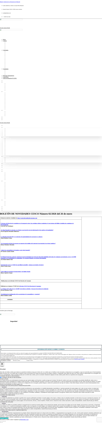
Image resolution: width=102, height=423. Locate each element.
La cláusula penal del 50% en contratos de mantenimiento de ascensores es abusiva (21, 236)
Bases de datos (10, 59)
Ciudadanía (5, 69)
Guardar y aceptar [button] (4, 418)
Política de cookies (17, 329)
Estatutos (8, 62)
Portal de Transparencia (8, 75)
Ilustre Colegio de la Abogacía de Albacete (10, 1)
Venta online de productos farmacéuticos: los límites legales (15, 271)
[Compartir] (3, 421)
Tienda (8, 66)
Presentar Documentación (13, 71)
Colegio (5, 40)
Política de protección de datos (20, 326)
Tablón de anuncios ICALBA (13, 63)
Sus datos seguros (17, 324)
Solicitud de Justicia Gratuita (13, 74)
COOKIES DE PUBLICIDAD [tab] (7, 395)
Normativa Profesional (12, 48)
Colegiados (5, 50)
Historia (8, 44)
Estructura (8, 46)
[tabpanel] (51, 382)
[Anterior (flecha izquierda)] (0, 422)
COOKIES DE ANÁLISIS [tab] (6, 402)
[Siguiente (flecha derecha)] (2, 422)
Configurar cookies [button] (5, 360)
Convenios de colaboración (13, 55)
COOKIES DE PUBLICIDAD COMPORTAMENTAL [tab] (13, 410)
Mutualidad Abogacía (11, 52)
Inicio (4, 39)
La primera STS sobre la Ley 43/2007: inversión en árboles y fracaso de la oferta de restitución (24, 288)
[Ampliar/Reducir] (0, 421)
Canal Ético (6, 77)
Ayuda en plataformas (12, 54)
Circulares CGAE (10, 65)
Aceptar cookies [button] (29, 360)
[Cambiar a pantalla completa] (2, 421)
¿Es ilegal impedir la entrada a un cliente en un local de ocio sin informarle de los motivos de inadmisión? (27, 230)
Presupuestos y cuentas (12, 61)
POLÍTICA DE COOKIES (79, 359)
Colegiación (9, 47)
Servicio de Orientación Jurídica (14, 73)
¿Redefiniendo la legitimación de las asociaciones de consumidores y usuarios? (20, 294)
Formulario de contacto (8, 337)
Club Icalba (9, 67)
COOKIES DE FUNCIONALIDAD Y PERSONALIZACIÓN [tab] (15, 385)
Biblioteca (8, 57)
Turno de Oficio (10, 58)
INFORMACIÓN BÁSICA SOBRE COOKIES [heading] (51, 349)
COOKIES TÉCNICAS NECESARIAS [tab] (9, 376)
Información (9, 43)
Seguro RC (9, 51)
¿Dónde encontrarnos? (8, 335)
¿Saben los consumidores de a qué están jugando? (15, 250)
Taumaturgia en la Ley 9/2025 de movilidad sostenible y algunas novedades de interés (22, 265)
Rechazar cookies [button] (16, 360)
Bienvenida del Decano (12, 42)
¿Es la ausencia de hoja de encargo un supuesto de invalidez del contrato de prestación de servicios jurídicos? (28, 243)
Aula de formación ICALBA (10, 78)
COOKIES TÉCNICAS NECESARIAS (11, 377)
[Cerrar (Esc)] (5, 421)
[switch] (0, 386)
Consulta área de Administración (14, 70)
